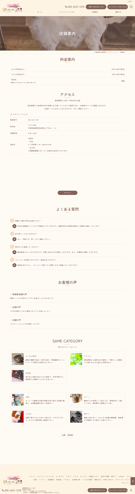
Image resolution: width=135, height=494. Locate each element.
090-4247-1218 (33, 120)
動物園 (70, 435)
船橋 (63, 435)
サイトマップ (127, 483)
